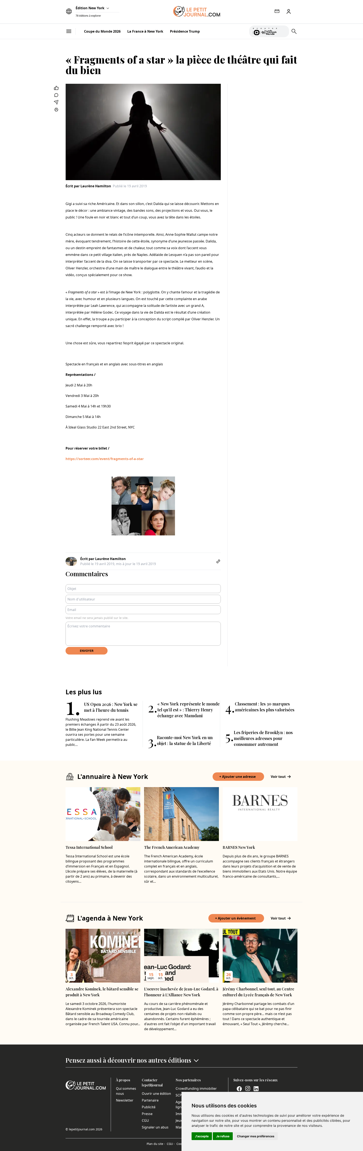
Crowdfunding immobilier (196, 1088)
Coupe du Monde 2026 (102, 31)
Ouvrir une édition (156, 1093)
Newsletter (124, 1100)
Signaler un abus (155, 1127)
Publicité (148, 1107)
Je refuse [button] (222, 1136)
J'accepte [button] (202, 1136)
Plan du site (156, 1144)
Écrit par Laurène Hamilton (88, 186)
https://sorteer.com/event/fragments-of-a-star (105, 458)
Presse (147, 1113)
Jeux (179, 1120)
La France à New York (145, 31)
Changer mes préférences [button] (255, 1136)
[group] (283, 30)
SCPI (179, 1095)
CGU (145, 1120)
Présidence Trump (185, 31)
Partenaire (150, 1100)
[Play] (283, 31)
